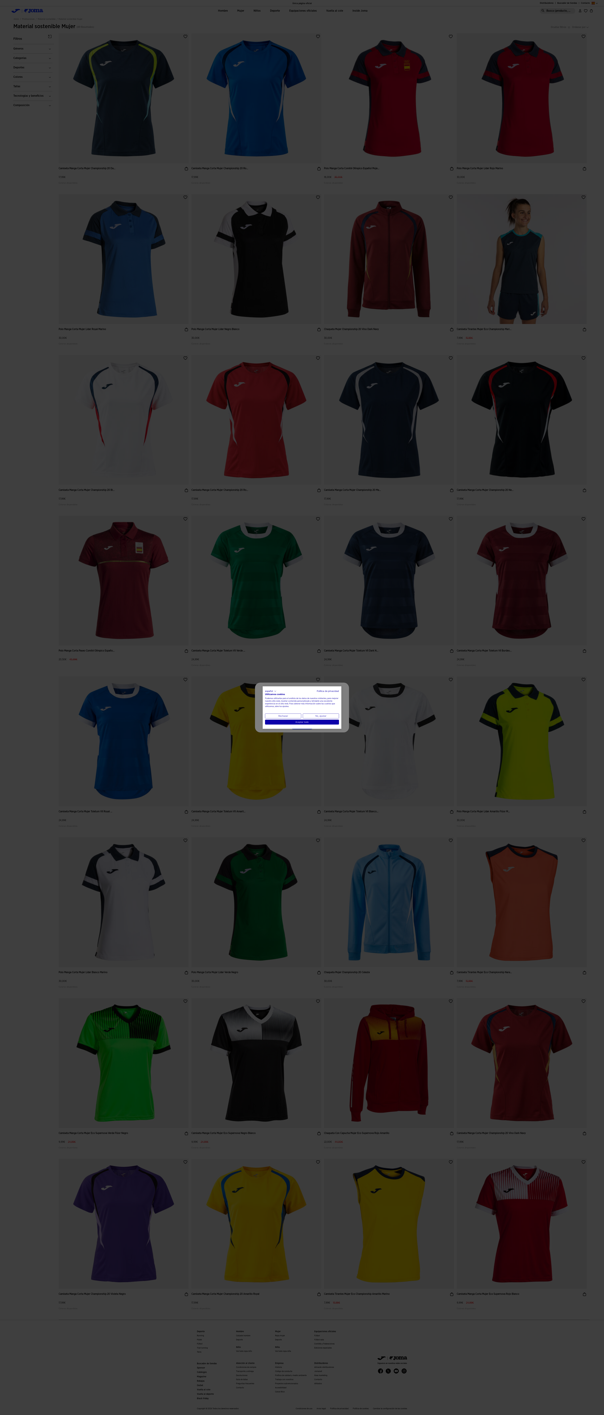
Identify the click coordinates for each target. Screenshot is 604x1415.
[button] (270, 691)
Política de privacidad (328, 691)
